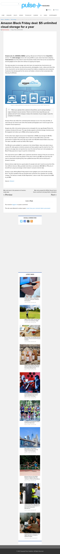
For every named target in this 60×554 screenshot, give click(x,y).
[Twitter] (21, 221)
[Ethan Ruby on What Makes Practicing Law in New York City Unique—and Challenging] (30, 437)
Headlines (8, 15)
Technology (28, 15)
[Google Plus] (28, 221)
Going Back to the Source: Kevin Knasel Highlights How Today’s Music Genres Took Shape (31, 395)
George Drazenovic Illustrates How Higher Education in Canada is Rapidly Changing (32, 535)
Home (3, 15)
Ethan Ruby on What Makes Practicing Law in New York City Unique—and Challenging (31, 450)
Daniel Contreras (5, 29)
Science (21, 15)
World (45, 15)
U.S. (41, 15)
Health (15, 15)
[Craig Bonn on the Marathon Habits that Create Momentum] (30, 410)
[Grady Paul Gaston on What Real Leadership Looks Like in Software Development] (30, 287)
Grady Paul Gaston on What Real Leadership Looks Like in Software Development (32, 299)
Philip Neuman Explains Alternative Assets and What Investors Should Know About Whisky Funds (32, 367)
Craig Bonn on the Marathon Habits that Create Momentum (32, 422)
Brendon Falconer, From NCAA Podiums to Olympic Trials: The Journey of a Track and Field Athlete (32, 478)
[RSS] (31, 221)
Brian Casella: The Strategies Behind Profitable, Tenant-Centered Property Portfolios (32, 339)
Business (36, 15)
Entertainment (53, 15)
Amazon (12, 181)
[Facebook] (24, 221)
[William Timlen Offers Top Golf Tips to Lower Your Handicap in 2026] (30, 311)
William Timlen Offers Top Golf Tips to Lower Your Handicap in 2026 (32, 320)
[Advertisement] (30, 43)
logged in (14, 204)
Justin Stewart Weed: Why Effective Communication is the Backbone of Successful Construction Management (32, 506)
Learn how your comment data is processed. (38, 208)
